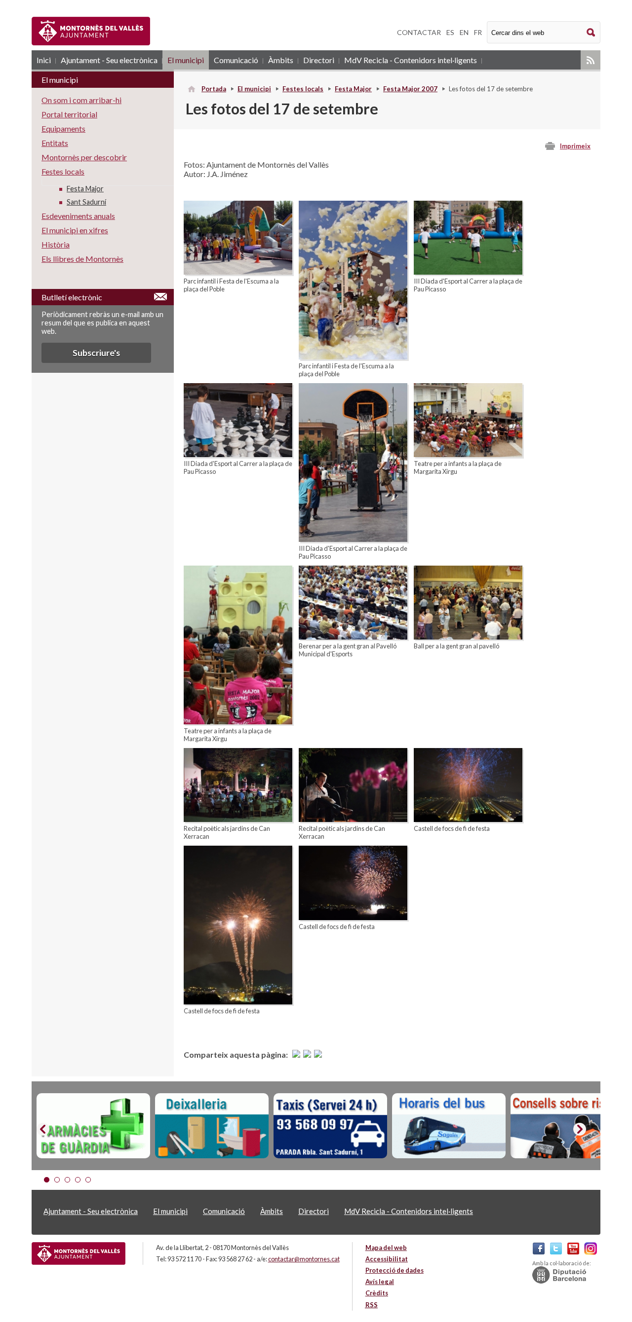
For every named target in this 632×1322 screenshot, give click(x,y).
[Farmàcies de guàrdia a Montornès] (93, 1125)
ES (450, 32)
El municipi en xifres (74, 230)
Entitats (54, 142)
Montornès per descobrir (84, 157)
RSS (590, 60)
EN (464, 32)
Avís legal (379, 1282)
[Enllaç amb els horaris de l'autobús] (449, 1125)
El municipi (185, 60)
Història (55, 244)
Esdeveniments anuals (78, 215)
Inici (44, 60)
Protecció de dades (394, 1270)
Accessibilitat (386, 1259)
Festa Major (353, 89)
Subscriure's (96, 353)
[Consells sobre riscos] (567, 1125)
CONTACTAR (419, 32)
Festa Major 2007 (410, 89)
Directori (318, 60)
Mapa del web (386, 1247)
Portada (213, 89)
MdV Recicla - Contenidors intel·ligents (410, 60)
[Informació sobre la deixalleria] (212, 1125)
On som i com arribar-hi (81, 100)
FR (478, 32)
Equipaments (63, 128)
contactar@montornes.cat (304, 1259)
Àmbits (280, 60)
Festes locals (302, 89)
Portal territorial (69, 114)
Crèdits (376, 1293)
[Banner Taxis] (330, 1125)
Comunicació (236, 60)
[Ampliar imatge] (238, 271)
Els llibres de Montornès (82, 258)
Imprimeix (575, 146)
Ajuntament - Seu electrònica (109, 60)
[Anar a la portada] (78, 1253)
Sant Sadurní (86, 202)
